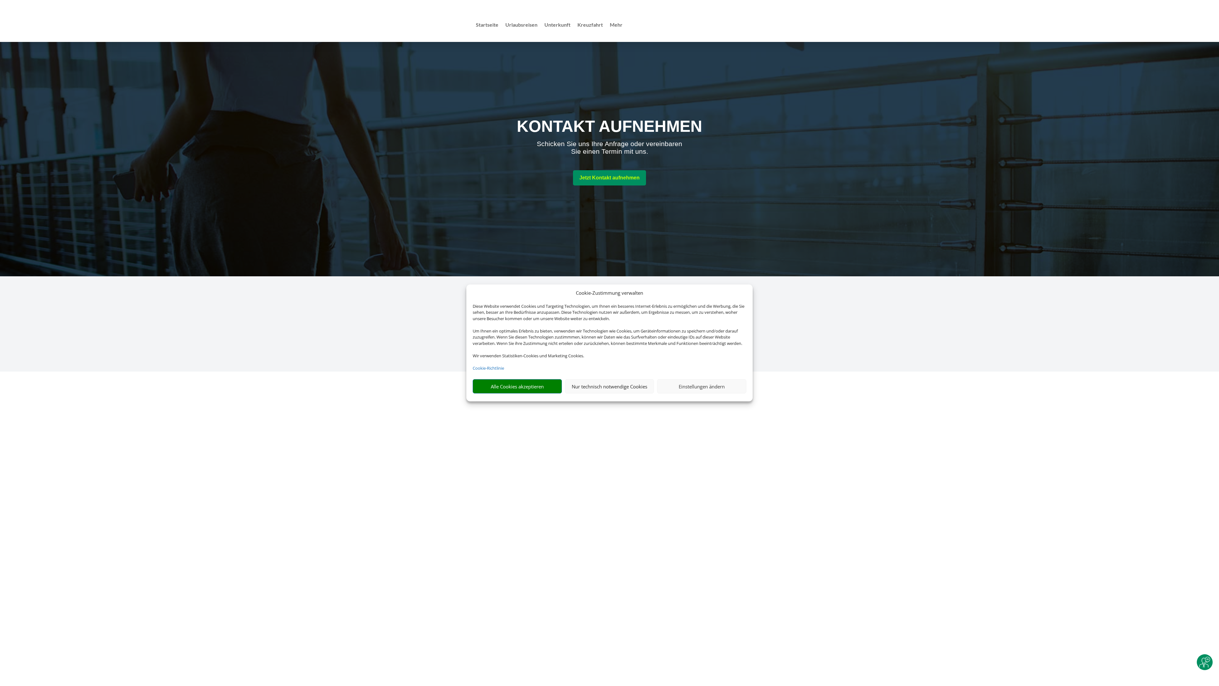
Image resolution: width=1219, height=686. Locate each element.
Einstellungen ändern (702, 386)
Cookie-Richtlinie (488, 368)
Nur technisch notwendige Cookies (609, 386)
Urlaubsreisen (521, 25)
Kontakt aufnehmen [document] (609, 126)
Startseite (487, 25)
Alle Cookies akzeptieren (517, 386)
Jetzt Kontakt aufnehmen (609, 177)
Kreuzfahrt (590, 25)
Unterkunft (557, 25)
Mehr (616, 25)
